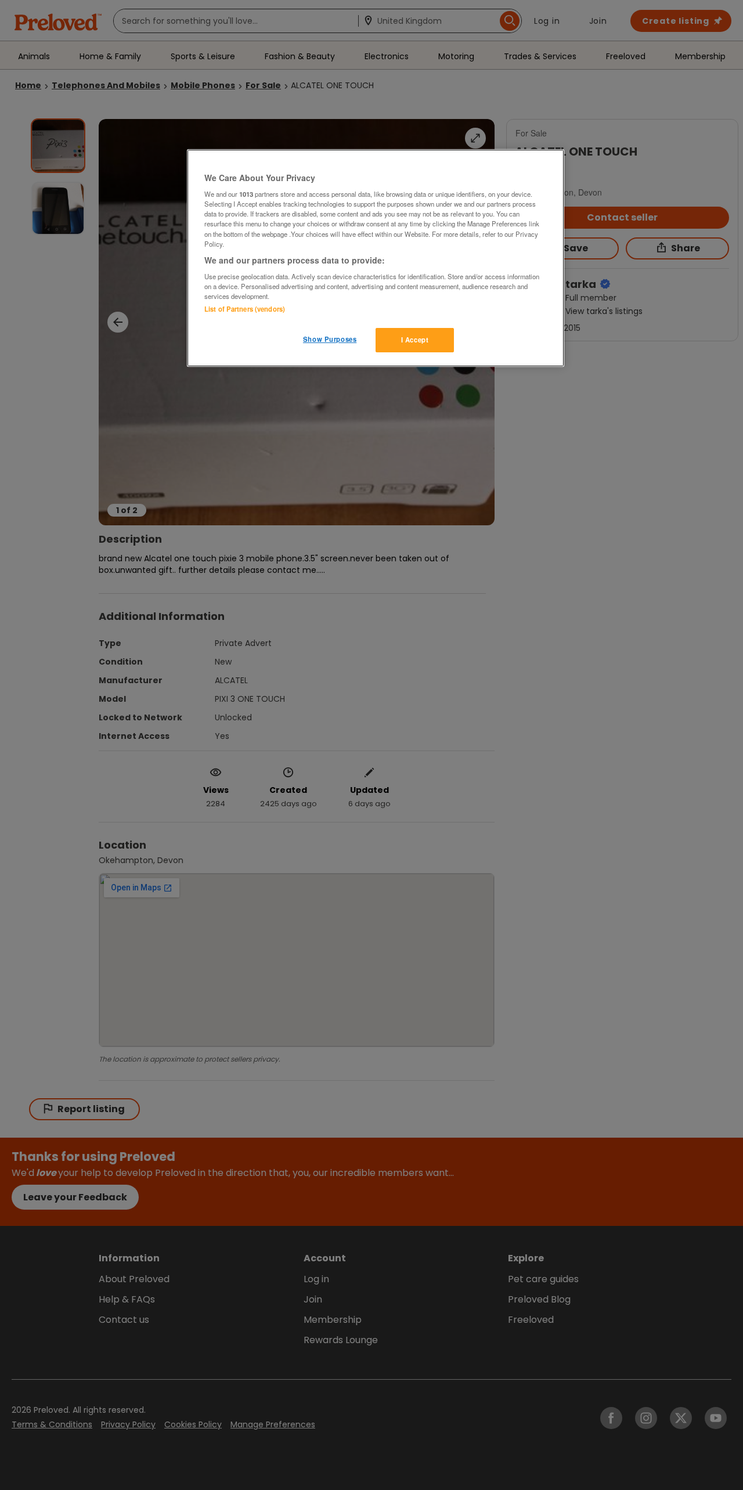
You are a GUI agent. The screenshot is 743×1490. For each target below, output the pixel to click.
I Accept (415, 339)
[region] (375, 258)
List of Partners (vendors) (244, 308)
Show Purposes (329, 339)
